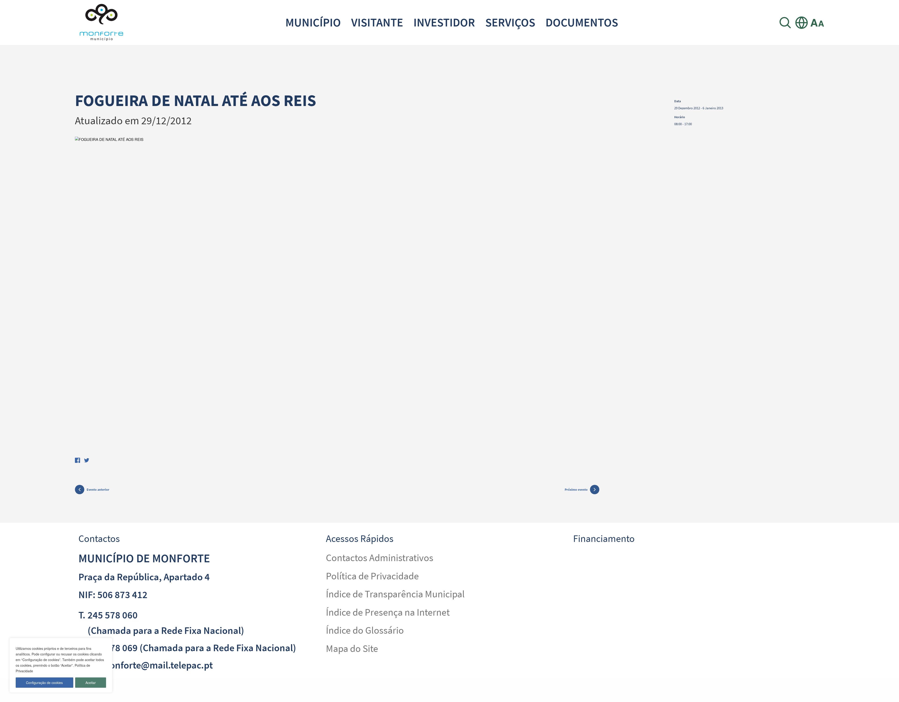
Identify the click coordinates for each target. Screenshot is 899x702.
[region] (60, 665)
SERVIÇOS (510, 22)
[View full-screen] (337, 294)
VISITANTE (377, 22)
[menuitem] (313, 22)
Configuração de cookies (44, 682)
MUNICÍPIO (313, 22)
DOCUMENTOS (581, 22)
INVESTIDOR (444, 22)
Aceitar (90, 682)
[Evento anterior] (79, 490)
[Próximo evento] (594, 489)
